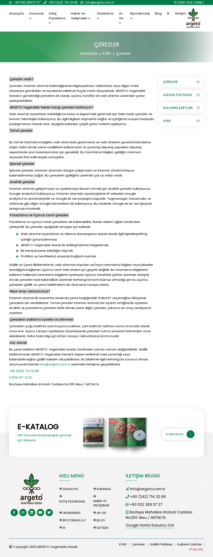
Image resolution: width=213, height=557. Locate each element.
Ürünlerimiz (105, 13)
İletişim (180, 13)
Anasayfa (16, 13)
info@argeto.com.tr (99, 2)
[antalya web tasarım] (196, 549)
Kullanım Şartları (178, 108)
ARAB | (199, 2)
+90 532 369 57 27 (27, 2)
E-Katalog (174, 434)
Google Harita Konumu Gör (150, 525)
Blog (158, 13)
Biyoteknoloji (140, 13)
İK (168, 13)
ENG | (183, 2)
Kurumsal (36, 13)
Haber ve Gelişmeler (79, 15)
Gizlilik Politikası (177, 95)
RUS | (190, 2)
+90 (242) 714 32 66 (63, 2)
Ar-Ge (121, 15)
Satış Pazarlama (57, 15)
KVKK (107, 53)
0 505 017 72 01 (20, 377)
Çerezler (170, 82)
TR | (175, 2)
